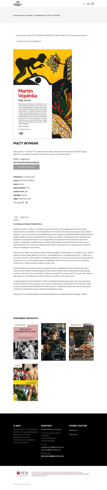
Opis (16, 217)
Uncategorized (40, 15)
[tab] (16, 217)
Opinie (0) (24, 217)
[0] (88, 4)
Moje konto (73, 434)
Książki (29, 15)
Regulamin (73, 430)
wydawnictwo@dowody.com (52, 447)
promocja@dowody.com (51, 450)
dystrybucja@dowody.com (52, 456)
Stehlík (21, 184)
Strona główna (19, 15)
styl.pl (78, 255)
